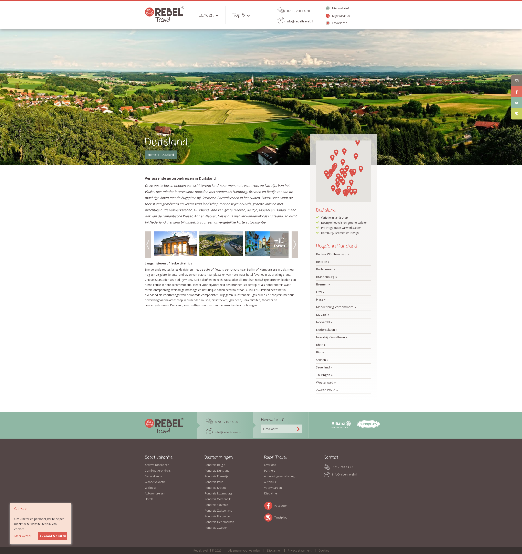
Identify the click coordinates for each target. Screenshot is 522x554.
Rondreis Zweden (216, 528)
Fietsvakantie (153, 476)
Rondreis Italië (214, 482)
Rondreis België (215, 465)
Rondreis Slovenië (216, 505)
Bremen (321, 284)
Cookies (324, 550)
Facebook (269, 505)
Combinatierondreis (158, 470)
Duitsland (167, 155)
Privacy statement (300, 550)
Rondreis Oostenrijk (218, 499)
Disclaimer (271, 493)
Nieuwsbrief (340, 8)
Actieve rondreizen (157, 465)
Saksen (321, 360)
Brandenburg (325, 277)
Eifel (319, 292)
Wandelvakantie (155, 482)
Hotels (149, 499)
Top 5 (239, 15)
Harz (319, 299)
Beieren (321, 262)
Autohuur (270, 482)
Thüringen (323, 375)
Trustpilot (269, 516)
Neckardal (323, 322)
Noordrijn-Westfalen (330, 337)
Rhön (319, 345)
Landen (205, 15)
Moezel (321, 314)
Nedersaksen (325, 329)
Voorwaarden (273, 488)
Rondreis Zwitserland (218, 510)
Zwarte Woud (325, 390)
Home (152, 155)
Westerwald (324, 382)
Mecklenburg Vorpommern (334, 307)
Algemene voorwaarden (244, 550)
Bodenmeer (324, 269)
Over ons (270, 465)
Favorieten (339, 23)
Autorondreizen (155, 493)
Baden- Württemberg (331, 254)
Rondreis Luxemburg (218, 493)
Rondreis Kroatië (216, 488)
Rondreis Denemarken (219, 522)
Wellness (150, 488)
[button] (355, 191)
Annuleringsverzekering (279, 476)
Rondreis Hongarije (217, 516)
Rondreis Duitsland (217, 470)
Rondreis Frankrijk (216, 476)
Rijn (318, 352)
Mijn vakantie (341, 15)
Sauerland (323, 367)
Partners (269, 470)
